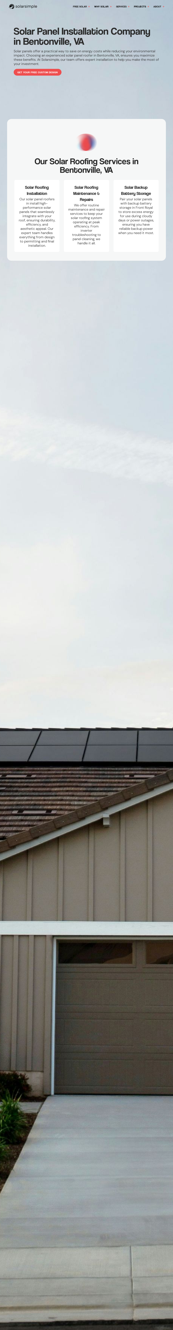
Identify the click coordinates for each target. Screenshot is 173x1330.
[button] (81, 6)
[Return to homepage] (23, 6)
